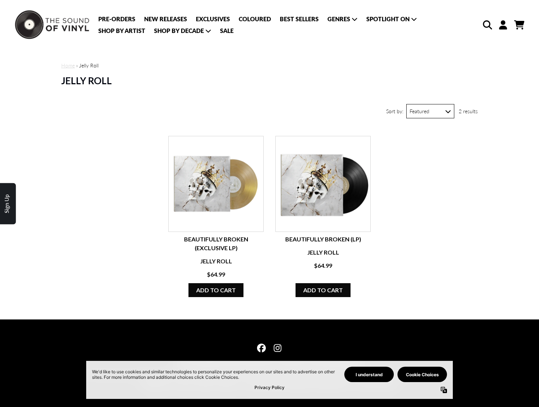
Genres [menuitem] (338, 18)
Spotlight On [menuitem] (388, 18)
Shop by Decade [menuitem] (179, 30)
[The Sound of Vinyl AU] (53, 25)
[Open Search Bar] (487, 25)
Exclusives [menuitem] (213, 18)
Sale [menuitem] (227, 30)
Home (68, 65)
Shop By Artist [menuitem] (121, 30)
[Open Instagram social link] (278, 348)
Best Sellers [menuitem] (299, 18)
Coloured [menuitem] (255, 18)
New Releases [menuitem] (165, 18)
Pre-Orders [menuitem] (116, 18)
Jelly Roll (216, 261)
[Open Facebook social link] (261, 348)
